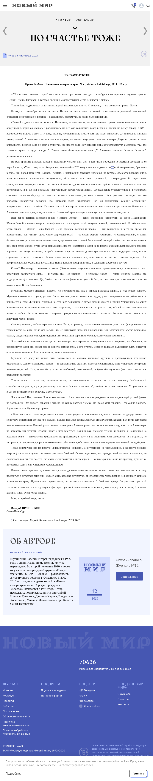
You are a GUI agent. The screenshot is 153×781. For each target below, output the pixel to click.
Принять (138, 773)
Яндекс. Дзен (92, 706)
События (8, 706)
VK (85, 695)
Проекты (8, 700)
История (8, 690)
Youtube (89, 700)
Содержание (129, 576)
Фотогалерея (11, 711)
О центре (123, 699)
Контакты (123, 704)
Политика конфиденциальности (16, 723)
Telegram (89, 690)
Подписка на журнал (53, 690)
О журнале (124, 694)
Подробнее (13, 773)
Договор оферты (51, 695)
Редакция (8, 695)
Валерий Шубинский (26, 552)
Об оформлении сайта (16, 716)
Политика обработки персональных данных (16, 732)
